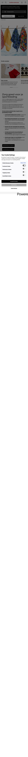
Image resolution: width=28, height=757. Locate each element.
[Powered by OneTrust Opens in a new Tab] (22, 193)
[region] (14, 454)
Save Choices (14, 184)
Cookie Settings (14, 188)
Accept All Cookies (14, 181)
